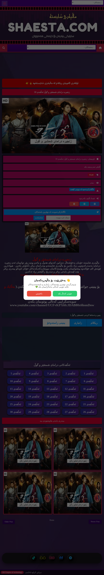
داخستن (39, 293)
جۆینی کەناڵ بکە (65, 293)
